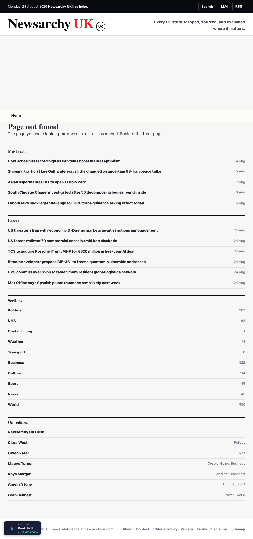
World (13, 404)
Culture (14, 373)
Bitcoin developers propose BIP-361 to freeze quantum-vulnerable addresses (77, 262)
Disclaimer (219, 529)
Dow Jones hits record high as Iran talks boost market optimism (64, 161)
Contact (142, 529)
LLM (224, 6)
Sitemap (238, 529)
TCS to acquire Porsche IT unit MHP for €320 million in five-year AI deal (71, 251)
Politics (14, 310)
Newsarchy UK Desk (26, 432)
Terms (202, 529)
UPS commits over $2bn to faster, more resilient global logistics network (72, 272)
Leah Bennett (20, 495)
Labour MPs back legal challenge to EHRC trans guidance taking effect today (76, 203)
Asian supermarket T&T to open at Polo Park (47, 182)
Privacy (187, 529)
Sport (13, 383)
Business (16, 362)
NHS (12, 321)
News (13, 394)
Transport (16, 352)
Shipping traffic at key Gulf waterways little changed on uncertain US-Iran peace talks (84, 171)
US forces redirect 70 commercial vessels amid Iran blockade (62, 241)
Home (16, 115)
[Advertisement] (126, 72)
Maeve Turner (20, 463)
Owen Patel (18, 453)
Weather (15, 341)
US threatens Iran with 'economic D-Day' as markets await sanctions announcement (83, 230)
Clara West (18, 442)
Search (207, 6)
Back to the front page (141, 133)
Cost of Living (20, 331)
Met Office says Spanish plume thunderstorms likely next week (64, 283)
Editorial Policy (165, 529)
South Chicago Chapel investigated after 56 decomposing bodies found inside (77, 192)
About (128, 529)
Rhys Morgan (19, 474)
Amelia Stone (20, 484)
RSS (238, 6)
